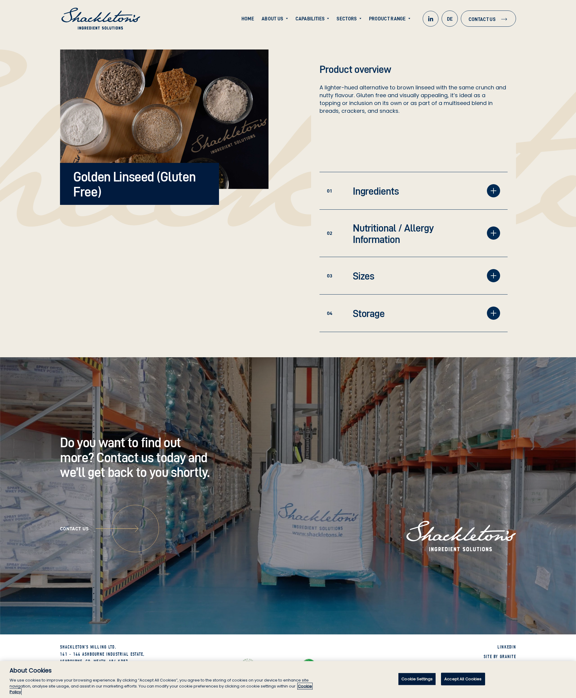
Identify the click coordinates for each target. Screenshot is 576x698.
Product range (387, 18)
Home (248, 18)
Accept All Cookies (463, 679)
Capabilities (310, 18)
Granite (508, 656)
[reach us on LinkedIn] (430, 18)
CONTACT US (74, 529)
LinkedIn (506, 647)
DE (450, 19)
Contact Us (482, 19)
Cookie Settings (417, 679)
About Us (273, 18)
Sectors (347, 18)
